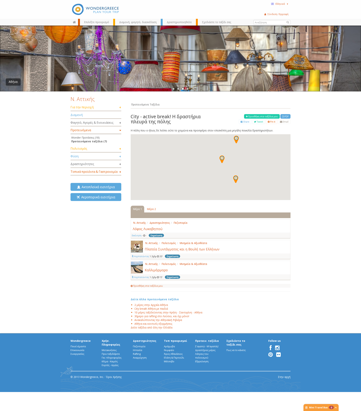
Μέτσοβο (169, 361)
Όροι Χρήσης (114, 377)
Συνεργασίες (77, 354)
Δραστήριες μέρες (205, 350)
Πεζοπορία (139, 346)
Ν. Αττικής (83, 98)
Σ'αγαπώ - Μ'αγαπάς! (206, 346)
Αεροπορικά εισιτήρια (97, 197)
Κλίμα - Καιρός (110, 361)
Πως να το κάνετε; (236, 350)
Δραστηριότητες (82, 164)
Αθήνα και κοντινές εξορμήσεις (153, 323)
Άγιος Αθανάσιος (173, 354)
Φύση (75, 156)
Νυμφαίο (169, 350)
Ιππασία (137, 350)
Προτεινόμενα (81, 130)
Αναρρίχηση (140, 357)
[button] (236, 139)
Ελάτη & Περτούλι (174, 357)
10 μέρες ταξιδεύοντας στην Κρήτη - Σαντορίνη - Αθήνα (168, 312)
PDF (286, 116)
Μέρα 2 (151, 209)
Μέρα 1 (137, 209)
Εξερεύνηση (202, 361)
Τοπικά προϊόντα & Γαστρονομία (94, 172)
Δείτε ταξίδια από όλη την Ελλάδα (151, 327)
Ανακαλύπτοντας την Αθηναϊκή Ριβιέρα (158, 320)
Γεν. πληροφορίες (111, 357)
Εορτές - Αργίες (110, 365)
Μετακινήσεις (109, 350)
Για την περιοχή (82, 107)
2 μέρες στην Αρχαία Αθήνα (151, 305)
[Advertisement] (95, 234)
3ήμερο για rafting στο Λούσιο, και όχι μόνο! (161, 316)
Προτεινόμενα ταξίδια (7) (89, 141)
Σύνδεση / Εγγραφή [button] (278, 14)
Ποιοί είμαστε (78, 346)
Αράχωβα (169, 346)
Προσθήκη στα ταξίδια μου (263, 116)
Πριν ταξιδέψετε (111, 354)
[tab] (96, 107)
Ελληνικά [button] (281, 3)
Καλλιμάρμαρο (156, 270)
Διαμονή (77, 115)
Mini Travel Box (320, 407)
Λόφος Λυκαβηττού (147, 229)
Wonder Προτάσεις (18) (85, 137)
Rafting (137, 354)
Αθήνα (13, 82)
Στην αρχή (284, 377)
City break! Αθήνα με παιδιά (151, 308)
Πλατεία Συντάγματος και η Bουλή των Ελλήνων (182, 249)
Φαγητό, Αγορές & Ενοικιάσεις (92, 123)
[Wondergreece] (96, 9)
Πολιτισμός (79, 148)
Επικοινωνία (77, 350)
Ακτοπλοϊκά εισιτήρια (97, 187)
